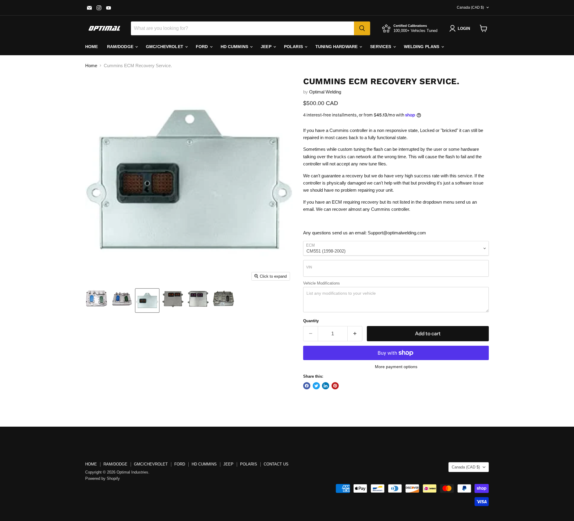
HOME (91, 46)
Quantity (311, 321)
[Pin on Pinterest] (335, 385)
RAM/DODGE (121, 46)
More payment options (396, 366)
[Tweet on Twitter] (316, 385)
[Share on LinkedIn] (325, 385)
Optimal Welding (325, 91)
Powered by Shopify (102, 478)
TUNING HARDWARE (337, 46)
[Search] (362, 28)
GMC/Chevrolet (165, 46)
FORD (202, 46)
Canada (470, 7)
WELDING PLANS (422, 46)
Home (91, 65)
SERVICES (381, 46)
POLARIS (294, 46)
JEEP (267, 46)
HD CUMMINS (235, 46)
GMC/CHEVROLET (151, 464)
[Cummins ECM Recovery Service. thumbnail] (96, 300)
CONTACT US (276, 464)
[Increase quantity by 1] (355, 333)
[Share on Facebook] (306, 385)
